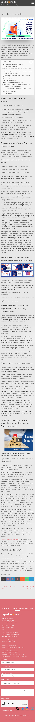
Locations (11, 719)
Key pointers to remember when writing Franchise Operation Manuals (16, 76)
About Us (5, 719)
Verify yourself (5, 698)
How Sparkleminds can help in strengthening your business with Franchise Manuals (16, 85)
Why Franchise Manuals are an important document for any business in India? (17, 79)
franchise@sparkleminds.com (10, 651)
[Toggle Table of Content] (30, 62)
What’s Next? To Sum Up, (10, 91)
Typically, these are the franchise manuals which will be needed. (18, 89)
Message (3, 688)
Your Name (4, 659)
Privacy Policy (17, 719)
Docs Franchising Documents (13, 9)
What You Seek (5, 680)
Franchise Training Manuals (9, 539)
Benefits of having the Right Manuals (13, 82)
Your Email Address (6, 673)
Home (2, 9)
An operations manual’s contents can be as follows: (17, 70)
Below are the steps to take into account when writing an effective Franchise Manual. (18, 72)
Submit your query (7, 710)
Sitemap (30, 719)
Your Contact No (5, 666)
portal (20, 570)
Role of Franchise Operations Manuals (13, 64)
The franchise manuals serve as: (12, 66)
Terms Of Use (24, 719)
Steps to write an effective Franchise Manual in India (17, 68)
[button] (18, 440)
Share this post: (9, 93)
